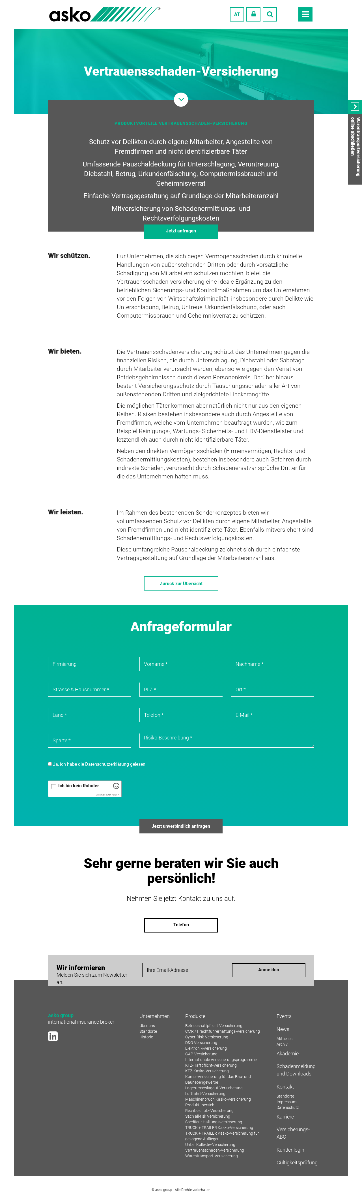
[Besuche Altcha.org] (116, 787)
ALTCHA (115, 795)
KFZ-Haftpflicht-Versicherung (211, 1065)
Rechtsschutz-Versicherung (209, 1110)
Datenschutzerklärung (107, 764)
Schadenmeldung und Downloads (295, 1070)
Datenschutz (288, 1107)
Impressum (286, 1102)
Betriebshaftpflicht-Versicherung (213, 1025)
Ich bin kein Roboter (78, 785)
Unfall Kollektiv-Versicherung (210, 1144)
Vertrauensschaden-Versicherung (214, 1150)
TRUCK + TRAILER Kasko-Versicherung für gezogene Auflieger (222, 1136)
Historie (146, 1037)
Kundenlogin (290, 1150)
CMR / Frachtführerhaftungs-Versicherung (222, 1031)
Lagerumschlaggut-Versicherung (214, 1088)
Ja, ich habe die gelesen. (99, 764)
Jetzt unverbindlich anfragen (181, 826)
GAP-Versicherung (201, 1054)
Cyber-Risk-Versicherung (206, 1037)
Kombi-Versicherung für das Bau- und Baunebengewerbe (218, 1079)
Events (284, 1016)
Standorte (148, 1031)
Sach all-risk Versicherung (207, 1116)
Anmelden (268, 969)
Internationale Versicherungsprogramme (221, 1059)
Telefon (181, 924)
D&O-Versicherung (201, 1042)
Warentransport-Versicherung (211, 1156)
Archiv (282, 1044)
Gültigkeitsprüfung (295, 1162)
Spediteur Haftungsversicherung (213, 1122)
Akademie (288, 1054)
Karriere (285, 1117)
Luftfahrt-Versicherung (205, 1093)
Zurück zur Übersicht (181, 583)
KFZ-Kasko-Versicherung (207, 1071)
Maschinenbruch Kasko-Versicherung (218, 1099)
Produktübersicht (200, 1105)
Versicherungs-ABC (293, 1133)
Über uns (147, 1025)
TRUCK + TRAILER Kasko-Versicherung (219, 1127)
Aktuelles (284, 1038)
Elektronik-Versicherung (206, 1048)
